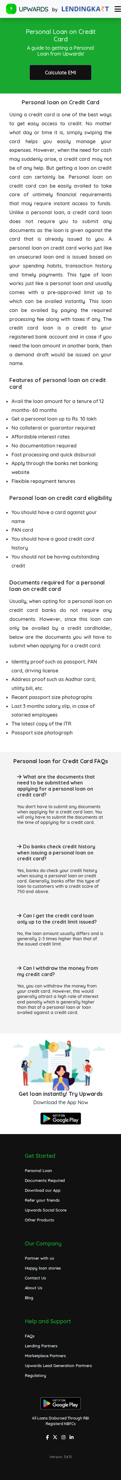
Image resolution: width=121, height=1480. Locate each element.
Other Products (39, 1219)
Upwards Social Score (45, 1210)
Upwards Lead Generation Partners (58, 1365)
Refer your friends (42, 1200)
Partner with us (39, 1258)
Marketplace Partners (45, 1355)
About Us (33, 1287)
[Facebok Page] (48, 1438)
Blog (29, 1297)
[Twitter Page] (56, 1438)
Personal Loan (38, 1170)
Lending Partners (41, 1345)
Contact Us (35, 1277)
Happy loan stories (43, 1268)
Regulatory (35, 1375)
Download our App (42, 1190)
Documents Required (45, 1180)
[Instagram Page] (64, 1438)
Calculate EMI (60, 72)
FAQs (29, 1335)
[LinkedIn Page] (72, 1438)
